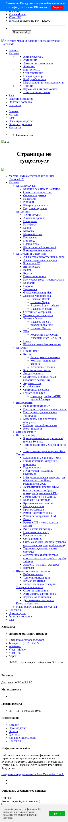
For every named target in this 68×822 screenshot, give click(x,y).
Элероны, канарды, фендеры (41, 564)
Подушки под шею (35, 208)
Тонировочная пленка (36, 92)
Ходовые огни (32, 383)
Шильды (28, 567)
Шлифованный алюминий (39, 247)
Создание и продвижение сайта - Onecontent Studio (32, 774)
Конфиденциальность (22, 737)
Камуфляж (29, 224)
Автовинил (30, 59)
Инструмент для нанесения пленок (45, 409)
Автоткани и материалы (38, 63)
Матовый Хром (32, 234)
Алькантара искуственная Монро (44, 256)
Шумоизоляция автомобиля (40, 89)
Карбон (27, 227)
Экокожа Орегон (40, 328)
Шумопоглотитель (34, 580)
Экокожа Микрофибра (37, 295)
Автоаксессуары (33, 56)
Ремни (27, 519)
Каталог (14, 724)
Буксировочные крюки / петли (42, 457)
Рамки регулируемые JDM (39, 516)
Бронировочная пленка (37, 250)
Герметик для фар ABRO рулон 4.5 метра (45, 398)
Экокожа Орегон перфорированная (41, 323)
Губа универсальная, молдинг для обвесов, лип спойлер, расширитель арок (44, 480)
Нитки (27, 341)
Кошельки (29, 198)
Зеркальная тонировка (37, 597)
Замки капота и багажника (39, 496)
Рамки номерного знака (38, 512)
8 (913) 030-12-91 (31, 643)
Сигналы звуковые (34, 195)
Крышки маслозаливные (38, 503)
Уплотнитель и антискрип (39, 584)
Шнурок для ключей (35, 205)
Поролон (28, 286)
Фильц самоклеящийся (37, 292)
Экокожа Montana (41, 308)
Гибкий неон (31, 350)
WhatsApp (15, 646)
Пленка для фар (33, 76)
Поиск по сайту (21, 32)
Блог (12, 95)
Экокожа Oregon (33, 318)
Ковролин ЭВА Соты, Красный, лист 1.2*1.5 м (45, 336)
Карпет (27, 273)
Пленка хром (31, 243)
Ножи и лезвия (32, 428)
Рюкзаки (28, 201)
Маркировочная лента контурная (43, 82)
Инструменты (31, 69)
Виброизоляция (33, 574)
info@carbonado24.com (30, 639)
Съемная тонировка (35, 590)
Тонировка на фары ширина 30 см (44, 451)
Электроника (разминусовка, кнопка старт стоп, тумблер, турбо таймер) (44, 558)
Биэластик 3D (31, 263)
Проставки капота (34, 535)
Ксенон (27, 354)
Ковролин (29, 282)
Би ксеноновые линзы (37, 370)
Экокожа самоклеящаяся (38, 315)
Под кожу (29, 240)
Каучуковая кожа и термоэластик (43, 279)
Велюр (27, 269)
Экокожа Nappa (40, 302)
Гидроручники (32, 467)
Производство (17, 613)
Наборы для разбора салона (40, 425)
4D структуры (32, 214)
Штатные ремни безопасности (42, 344)
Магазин (14, 53)
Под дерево (30, 237)
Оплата (13, 731)
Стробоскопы (31, 386)
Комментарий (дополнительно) (20, 801)
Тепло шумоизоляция (36, 577)
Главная (13, 50)
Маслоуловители (33, 506)
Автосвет (29, 66)
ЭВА (26, 331)
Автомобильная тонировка (40, 593)
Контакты (15, 105)
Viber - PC (15, 17)
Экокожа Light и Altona (44, 305)
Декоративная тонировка (38, 600)
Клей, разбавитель (34, 79)
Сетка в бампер (32, 538)
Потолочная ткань (34, 276)
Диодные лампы (33, 373)
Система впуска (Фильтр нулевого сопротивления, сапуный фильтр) (44, 543)
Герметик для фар (34, 392)
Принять (57, 813)
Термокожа (30, 289)
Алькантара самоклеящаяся (40, 260)
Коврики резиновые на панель (42, 188)
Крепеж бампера (33, 509)
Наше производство (21, 98)
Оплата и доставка (20, 101)
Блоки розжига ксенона (45, 357)
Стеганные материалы (37, 311)
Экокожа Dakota (40, 299)
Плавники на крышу (36, 532)
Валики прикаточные (36, 405)
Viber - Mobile (17, 14)
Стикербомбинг (33, 72)
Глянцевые (30, 221)
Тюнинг (28, 85)
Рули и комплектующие (38, 528)
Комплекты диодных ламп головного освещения (39, 378)
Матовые (28, 230)
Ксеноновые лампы (42, 367)
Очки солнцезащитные (37, 192)
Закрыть (57, 7)
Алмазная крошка (34, 218)
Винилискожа (31, 266)
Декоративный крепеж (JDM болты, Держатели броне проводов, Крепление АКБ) (41, 490)
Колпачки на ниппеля (36, 499)
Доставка (14, 734)
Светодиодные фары (36, 389)
